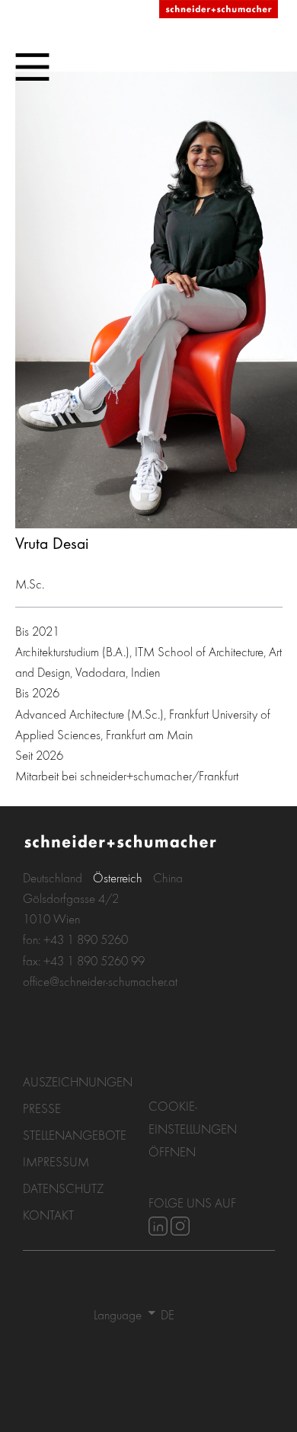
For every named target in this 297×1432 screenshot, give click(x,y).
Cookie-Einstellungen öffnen (192, 1128)
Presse (42, 1108)
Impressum (56, 1161)
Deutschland (52, 877)
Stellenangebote (74, 1135)
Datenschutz (63, 1188)
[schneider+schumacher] (218, 10)
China (168, 877)
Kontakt (48, 1215)
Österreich (117, 877)
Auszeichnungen (78, 1081)
